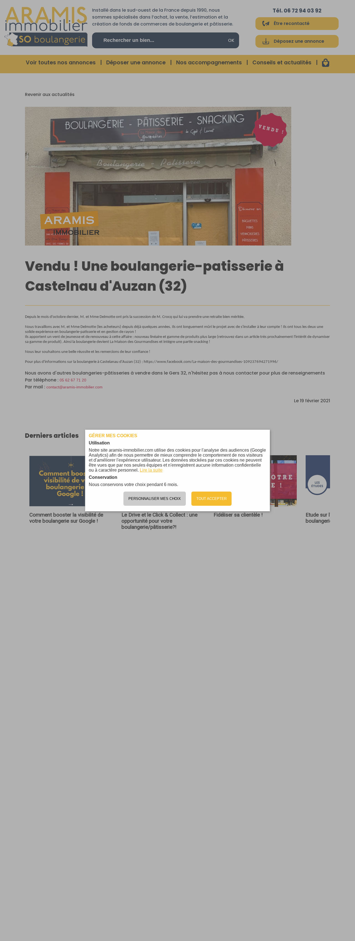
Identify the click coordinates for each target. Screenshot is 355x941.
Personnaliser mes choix (154, 499)
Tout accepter (211, 499)
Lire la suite (151, 470)
